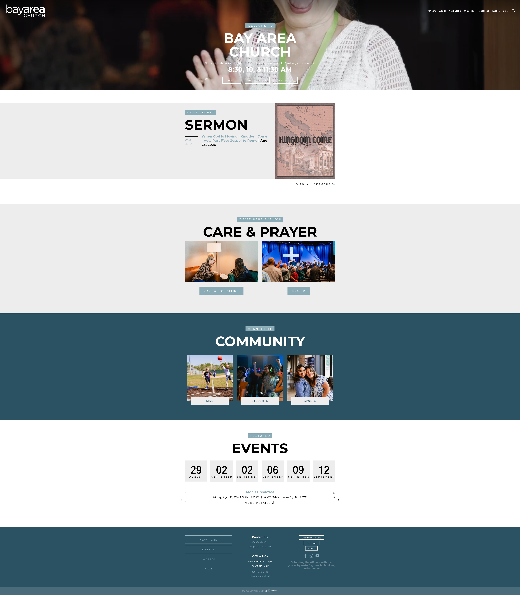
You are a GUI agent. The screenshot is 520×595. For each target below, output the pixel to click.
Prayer (298, 291)
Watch (188, 140)
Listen (188, 144)
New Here (208, 539)
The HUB (312, 543)
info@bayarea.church (260, 576)
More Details (258, 503)
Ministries (469, 11)
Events (496, 11)
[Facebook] (305, 556)
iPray (311, 549)
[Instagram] (311, 556)
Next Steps (455, 11)
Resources (483, 11)
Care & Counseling (221, 291)
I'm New (432, 11)
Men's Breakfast (260, 492)
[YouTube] (317, 556)
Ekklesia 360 (272, 590)
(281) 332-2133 (260, 572)
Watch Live (285, 80)
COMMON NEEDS (312, 538)
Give (505, 11)
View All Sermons (313, 184)
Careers (208, 559)
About (442, 11)
